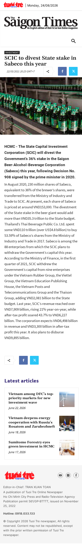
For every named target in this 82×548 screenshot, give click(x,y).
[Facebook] (62, 71)
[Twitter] (73, 71)
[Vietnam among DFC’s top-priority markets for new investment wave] (67, 399)
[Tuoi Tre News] (27, 475)
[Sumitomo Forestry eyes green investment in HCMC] (67, 447)
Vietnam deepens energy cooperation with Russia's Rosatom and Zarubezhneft (32, 422)
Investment (12, 52)
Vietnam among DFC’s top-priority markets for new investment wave (31, 398)
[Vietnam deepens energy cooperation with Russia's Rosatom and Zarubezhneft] (67, 423)
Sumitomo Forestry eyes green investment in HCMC (31, 444)
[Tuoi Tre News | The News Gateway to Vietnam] (13, 4)
